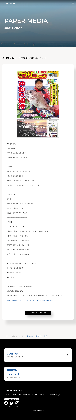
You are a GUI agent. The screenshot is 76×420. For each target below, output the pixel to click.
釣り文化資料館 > (12, 399)
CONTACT (44, 395)
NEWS (34, 395)
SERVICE (26, 395)
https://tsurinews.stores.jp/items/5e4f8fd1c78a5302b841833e (30, 300)
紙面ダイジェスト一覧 (17, 336)
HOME (6, 336)
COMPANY (17, 395)
